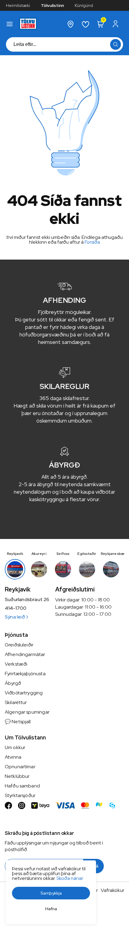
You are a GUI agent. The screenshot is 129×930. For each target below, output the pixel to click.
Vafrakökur (112, 890)
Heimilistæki (18, 5)
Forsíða (92, 242)
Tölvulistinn (52, 5)
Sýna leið (15, 617)
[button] (9, 24)
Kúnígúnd (84, 5)
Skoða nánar (69, 878)
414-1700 (15, 608)
